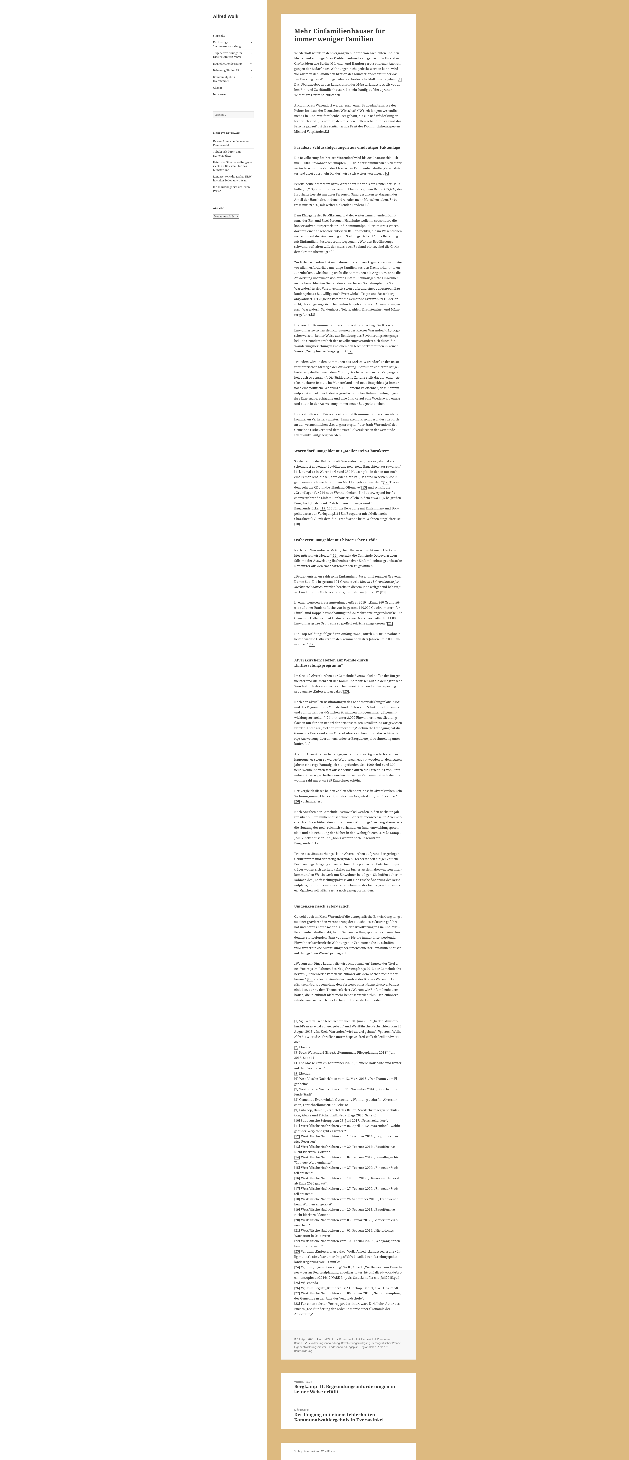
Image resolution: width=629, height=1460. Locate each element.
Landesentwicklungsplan (343, 1347)
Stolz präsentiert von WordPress (314, 1451)
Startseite (219, 35)
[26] (297, 801)
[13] (364, 487)
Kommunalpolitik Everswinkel (224, 79)
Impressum (220, 94)
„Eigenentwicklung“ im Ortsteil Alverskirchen (227, 55)
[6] (333, 252)
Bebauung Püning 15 (226, 70)
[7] (316, 299)
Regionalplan (368, 1347)
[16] (337, 513)
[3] (349, 163)
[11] (297, 472)
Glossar (217, 87)
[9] (350, 351)
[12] (386, 482)
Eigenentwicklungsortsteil (310, 1347)
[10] (344, 388)
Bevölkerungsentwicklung (324, 1343)
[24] (329, 717)
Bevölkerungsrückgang (355, 1343)
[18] (297, 524)
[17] (314, 519)
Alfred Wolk (225, 16)
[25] (307, 744)
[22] (312, 644)
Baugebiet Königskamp (227, 63)
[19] (335, 555)
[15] (323, 508)
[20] (383, 592)
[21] (390, 623)
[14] (362, 492)
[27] (310, 979)
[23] (346, 691)
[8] (313, 314)
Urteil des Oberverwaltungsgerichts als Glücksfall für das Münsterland (232, 166)
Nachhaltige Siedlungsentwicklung (227, 44)
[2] (327, 131)
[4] (387, 173)
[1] (400, 79)
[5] (367, 205)
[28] (374, 995)
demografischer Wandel (386, 1343)
